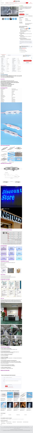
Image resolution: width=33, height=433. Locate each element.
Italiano (15, 427)
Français (10, 427)
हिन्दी (27, 427)
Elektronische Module (3, 423)
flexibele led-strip (18, 414)
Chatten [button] (27, 14)
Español (6, 427)
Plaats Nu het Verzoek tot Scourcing (9, 387)
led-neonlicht (10, 414)
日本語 (26, 427)
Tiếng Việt (15, 428)
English (4, 427)
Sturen (6, 386)
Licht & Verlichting (5, 4)
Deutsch (17, 427)
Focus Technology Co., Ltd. (15, 429)
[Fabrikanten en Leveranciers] (16, 1)
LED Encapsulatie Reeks (9, 4)
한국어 (24, 427)
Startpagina (2, 4)
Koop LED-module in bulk (9, 423)
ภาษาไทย (29, 427)
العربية (22, 427)
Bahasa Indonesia (18, 428)
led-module (25, 414)
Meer (1, 424)
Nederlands (20, 427)
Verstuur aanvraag (22, 14)
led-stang (2, 414)
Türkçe (31, 427)
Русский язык (13, 427)
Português (8, 427)
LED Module (13, 4)
